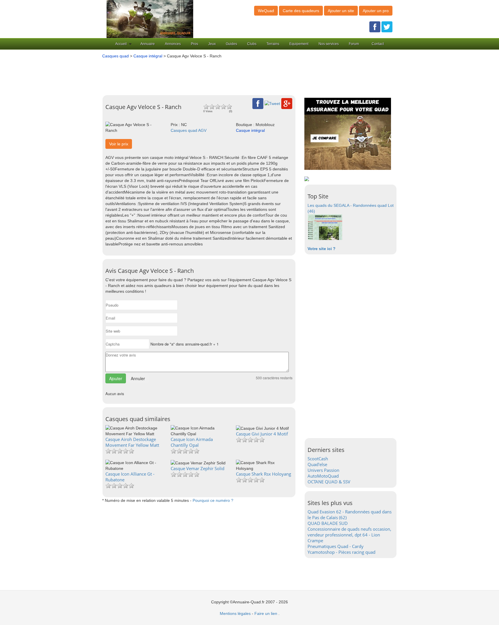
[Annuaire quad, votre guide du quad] (150, 18)
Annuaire (147, 44)
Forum (354, 44)
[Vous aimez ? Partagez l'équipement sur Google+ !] (286, 103)
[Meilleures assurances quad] (347, 133)
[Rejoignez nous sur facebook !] (374, 26)
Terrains (273, 44)
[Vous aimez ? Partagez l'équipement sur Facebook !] (257, 103)
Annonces (173, 44)
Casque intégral (147, 56)
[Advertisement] (241, 75)
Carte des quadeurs (301, 10)
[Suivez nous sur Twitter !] (386, 26)
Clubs (251, 44)
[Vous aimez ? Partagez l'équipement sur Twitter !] (272, 103)
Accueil (121, 44)
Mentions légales (235, 613)
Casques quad (115, 56)
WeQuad (266, 10)
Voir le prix (118, 144)
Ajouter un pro (376, 10)
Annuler (138, 378)
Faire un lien (265, 613)
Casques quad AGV (188, 130)
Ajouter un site (341, 10)
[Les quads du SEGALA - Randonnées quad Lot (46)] (325, 226)
